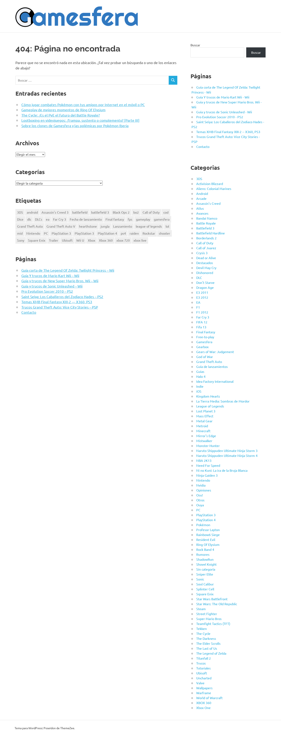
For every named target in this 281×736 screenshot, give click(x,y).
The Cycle (203, 633)
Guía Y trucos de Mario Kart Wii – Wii (50, 275)
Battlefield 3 (205, 228)
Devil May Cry (206, 268)
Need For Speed (208, 465)
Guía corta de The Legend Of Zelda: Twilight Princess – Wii (67, 270)
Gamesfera (204, 342)
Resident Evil (205, 539)
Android (202, 193)
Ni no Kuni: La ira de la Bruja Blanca (221, 470)
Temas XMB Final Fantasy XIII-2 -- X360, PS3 (228, 132)
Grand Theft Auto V (60, 226)
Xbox (91, 240)
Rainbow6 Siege (208, 534)
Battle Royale (206, 223)
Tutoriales (203, 668)
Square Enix (36, 240)
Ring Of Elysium (207, 544)
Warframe (203, 693)
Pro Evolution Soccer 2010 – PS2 (47, 291)
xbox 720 (123, 240)
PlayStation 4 (107, 233)
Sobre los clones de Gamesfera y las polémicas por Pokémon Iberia (75, 125)
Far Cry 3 (59, 219)
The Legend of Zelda (211, 653)
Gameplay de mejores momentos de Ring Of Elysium (63, 110)
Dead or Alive (206, 258)
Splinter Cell (205, 589)
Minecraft (203, 431)
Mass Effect (204, 416)
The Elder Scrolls (208, 643)
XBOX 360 (203, 703)
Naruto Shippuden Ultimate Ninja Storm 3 (227, 450)
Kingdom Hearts (208, 396)
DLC (199, 277)
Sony (20, 240)
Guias (200, 371)
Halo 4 (201, 376)
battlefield (79, 212)
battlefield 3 (100, 212)
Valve (200, 683)
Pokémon (203, 525)
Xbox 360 (106, 240)
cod (165, 212)
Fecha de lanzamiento (86, 219)
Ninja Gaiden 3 (207, 475)
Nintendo (33, 233)
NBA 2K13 (203, 460)
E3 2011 (202, 292)
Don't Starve (205, 282)
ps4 (123, 233)
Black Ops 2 (121, 212)
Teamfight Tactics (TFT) (213, 623)
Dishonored (204, 272)
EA (198, 302)
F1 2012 (202, 312)
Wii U (80, 240)
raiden (134, 233)
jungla (105, 226)
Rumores (202, 554)
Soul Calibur (205, 584)
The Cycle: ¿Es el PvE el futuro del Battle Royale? (60, 115)
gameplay (143, 219)
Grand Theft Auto (30, 226)
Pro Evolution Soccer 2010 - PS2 (219, 117)
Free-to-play (205, 337)
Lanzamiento (122, 226)
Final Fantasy (205, 332)
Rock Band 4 (205, 549)
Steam (201, 609)
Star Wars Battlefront (212, 599)
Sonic (200, 579)
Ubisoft (67, 240)
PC (46, 233)
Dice (20, 219)
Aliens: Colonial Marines (213, 188)
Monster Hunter (208, 445)
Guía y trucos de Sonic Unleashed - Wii (224, 112)
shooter (164, 233)
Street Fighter (206, 614)
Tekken (201, 628)
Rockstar (149, 233)
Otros (200, 500)
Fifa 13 (201, 327)
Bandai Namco (206, 218)
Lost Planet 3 (205, 411)
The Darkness (206, 638)
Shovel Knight (206, 564)
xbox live (140, 240)
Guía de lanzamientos (212, 366)
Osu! (199, 495)
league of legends (149, 226)
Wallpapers (204, 688)
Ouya (200, 505)
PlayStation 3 (61, 233)
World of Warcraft (209, 698)
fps (130, 219)
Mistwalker (204, 441)
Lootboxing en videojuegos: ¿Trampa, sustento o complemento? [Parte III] (80, 120)
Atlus (200, 208)
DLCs (38, 219)
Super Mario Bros (209, 619)
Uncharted (203, 678)
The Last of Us (206, 648)
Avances (202, 213)
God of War (204, 357)
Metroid (202, 426)
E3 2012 (202, 297)
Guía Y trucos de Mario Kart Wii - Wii (222, 97)
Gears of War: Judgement (215, 352)
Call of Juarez (206, 248)
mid (20, 233)
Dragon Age (205, 287)
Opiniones (203, 490)
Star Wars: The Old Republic (216, 604)
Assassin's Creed (208, 203)
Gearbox (202, 347)
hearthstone (88, 226)
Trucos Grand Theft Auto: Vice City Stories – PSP (59, 307)
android (32, 212)
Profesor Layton (208, 530)
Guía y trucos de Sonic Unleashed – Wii (51, 286)
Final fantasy (115, 219)
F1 (198, 307)
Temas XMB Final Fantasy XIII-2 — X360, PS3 (56, 302)
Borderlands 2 (206, 238)
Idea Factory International (214, 381)
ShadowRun (205, 559)
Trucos (201, 663)
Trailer (53, 240)
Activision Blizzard (209, 183)
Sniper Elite (204, 574)
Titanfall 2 (203, 658)
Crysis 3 (202, 253)
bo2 (136, 212)
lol (167, 226)
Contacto (28, 312)
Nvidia (201, 485)
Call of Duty (151, 212)
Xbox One (203, 708)
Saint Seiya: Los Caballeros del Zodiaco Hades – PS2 (62, 296)
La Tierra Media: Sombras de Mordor (223, 401)
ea (47, 219)
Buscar (195, 45)
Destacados (204, 263)
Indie (199, 386)
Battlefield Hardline (210, 233)
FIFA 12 (201, 322)
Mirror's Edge (206, 436)
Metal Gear (204, 421)
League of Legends (210, 406)
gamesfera (162, 219)
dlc (29, 219)
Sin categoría (205, 569)
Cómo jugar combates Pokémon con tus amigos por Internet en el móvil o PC (83, 104)
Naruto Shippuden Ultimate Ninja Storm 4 (227, 455)
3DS (20, 212)
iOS (198, 391)
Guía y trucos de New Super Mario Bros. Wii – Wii (59, 280)
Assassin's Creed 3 (55, 212)
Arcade (201, 198)
